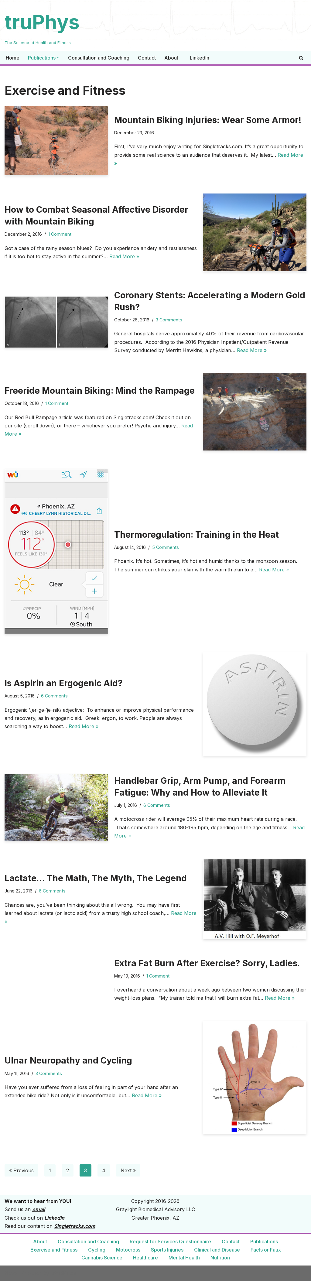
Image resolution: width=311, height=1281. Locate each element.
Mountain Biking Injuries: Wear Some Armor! (207, 120)
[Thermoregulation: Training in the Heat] (56, 551)
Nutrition (220, 1258)
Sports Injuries (167, 1250)
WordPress (63, 1273)
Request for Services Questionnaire (170, 1241)
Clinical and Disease (217, 1250)
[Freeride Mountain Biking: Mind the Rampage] (254, 411)
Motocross (128, 1250)
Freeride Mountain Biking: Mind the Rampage (100, 390)
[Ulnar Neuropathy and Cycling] (254, 1077)
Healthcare (145, 1258)
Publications (264, 1241)
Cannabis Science (101, 1258)
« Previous (21, 1170)
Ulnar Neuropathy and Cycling (68, 1060)
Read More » (124, 256)
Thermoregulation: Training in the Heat (196, 534)
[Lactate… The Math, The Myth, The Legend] (254, 899)
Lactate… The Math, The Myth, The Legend (96, 878)
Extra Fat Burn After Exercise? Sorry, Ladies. (207, 963)
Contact (147, 58)
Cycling (96, 1250)
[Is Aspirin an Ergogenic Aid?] (254, 704)
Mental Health (184, 1258)
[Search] (301, 58)
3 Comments (169, 319)
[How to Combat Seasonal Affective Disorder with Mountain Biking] (254, 232)
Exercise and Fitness (53, 1250)
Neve (11, 1273)
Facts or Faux (266, 1250)
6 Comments (54, 695)
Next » (128, 1170)
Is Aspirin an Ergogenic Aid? (64, 683)
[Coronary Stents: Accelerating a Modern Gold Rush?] (56, 322)
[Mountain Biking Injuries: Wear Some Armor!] (56, 140)
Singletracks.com (74, 1226)
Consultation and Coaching (98, 58)
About (171, 58)
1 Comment (59, 234)
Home (12, 58)
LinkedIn (199, 58)
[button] (58, 58)
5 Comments (165, 547)
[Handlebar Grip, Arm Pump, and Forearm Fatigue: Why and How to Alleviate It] (56, 807)
